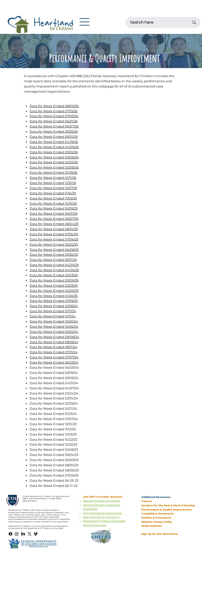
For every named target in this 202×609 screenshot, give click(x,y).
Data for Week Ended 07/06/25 (54, 239)
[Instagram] (16, 534)
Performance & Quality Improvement (166, 509)
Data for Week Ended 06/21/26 (54, 121)
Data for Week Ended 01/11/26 (53, 178)
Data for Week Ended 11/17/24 (53, 311)
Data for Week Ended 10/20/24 (54, 321)
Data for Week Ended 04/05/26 (54, 147)
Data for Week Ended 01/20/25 (54, 296)
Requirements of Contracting (101, 517)
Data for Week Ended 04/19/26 (54, 142)
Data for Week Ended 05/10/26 (54, 137)
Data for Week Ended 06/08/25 (54, 250)
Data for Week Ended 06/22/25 (54, 244)
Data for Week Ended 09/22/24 (54, 332)
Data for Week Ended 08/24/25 (54, 224)
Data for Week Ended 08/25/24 (54, 342)
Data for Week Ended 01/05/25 (54, 301)
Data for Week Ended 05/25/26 (54, 131)
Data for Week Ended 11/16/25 (53, 193)
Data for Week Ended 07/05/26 (54, 116)
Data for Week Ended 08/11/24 (53, 347)
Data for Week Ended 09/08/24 (54, 337)
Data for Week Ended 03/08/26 (54, 157)
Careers (146, 501)
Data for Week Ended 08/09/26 (54, 106)
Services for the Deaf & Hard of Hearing (168, 505)
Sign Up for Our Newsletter (159, 534)
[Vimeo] (35, 534)
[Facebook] (10, 534)
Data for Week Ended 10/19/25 (53, 203)
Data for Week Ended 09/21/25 (53, 213)
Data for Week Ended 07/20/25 (54, 234)
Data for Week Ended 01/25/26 (53, 172)
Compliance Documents (157, 513)
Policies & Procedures (156, 517)
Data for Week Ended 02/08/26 (54, 167)
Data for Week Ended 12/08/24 (54, 306)
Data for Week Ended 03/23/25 (54, 275)
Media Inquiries (152, 525)
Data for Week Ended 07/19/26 (54, 111)
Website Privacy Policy (156, 522)
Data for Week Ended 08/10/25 (54, 229)
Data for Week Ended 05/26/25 (54, 254)
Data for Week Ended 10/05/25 (54, 208)
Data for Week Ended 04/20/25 (54, 265)
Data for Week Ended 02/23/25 (54, 285)
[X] (29, 534)
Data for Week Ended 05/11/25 (53, 260)
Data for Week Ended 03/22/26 (54, 152)
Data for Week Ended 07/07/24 (54, 357)
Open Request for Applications (102, 513)
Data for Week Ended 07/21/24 (54, 352)
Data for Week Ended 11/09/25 (53, 198)
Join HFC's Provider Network (103, 496)
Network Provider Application (101, 500)
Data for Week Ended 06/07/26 (54, 126)
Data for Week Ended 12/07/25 (53, 188)
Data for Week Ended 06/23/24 (54, 362)
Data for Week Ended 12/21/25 (53, 183)
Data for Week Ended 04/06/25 (54, 270)
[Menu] (85, 22)
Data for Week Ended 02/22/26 (54, 162)
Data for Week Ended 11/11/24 (53, 316)
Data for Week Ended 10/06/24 (54, 326)
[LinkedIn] (23, 534)
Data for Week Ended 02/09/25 (54, 291)
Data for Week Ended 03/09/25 (54, 280)
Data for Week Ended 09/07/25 (54, 219)
